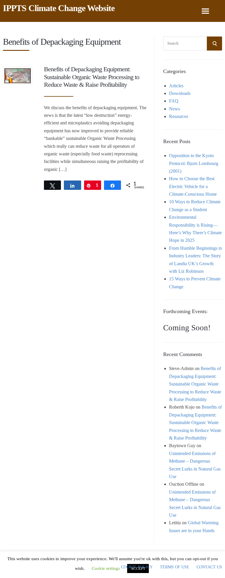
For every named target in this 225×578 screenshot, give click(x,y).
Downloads (179, 93)
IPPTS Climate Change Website (59, 8)
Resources (178, 116)
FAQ (173, 100)
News (174, 108)
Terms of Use (174, 567)
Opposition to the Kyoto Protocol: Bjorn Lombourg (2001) (193, 163)
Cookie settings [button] (106, 568)
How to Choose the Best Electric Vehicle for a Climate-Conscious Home (193, 186)
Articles (176, 85)
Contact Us (209, 567)
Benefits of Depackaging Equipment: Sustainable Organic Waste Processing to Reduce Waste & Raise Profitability (91, 76)
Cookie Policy (137, 567)
